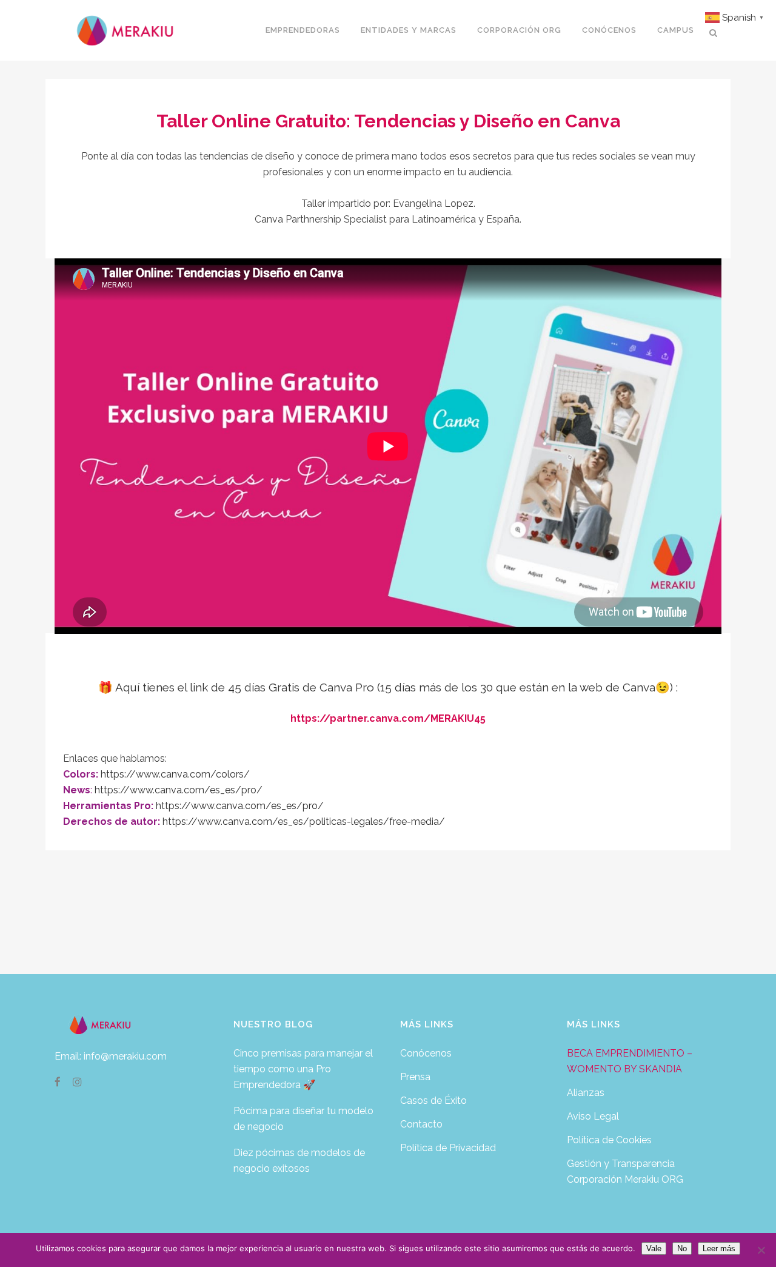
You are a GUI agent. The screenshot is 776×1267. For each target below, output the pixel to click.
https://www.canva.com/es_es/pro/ (179, 790)
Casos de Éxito (433, 1100)
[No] (761, 1250)
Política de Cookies (609, 1140)
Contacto (421, 1124)
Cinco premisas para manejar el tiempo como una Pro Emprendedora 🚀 (303, 1069)
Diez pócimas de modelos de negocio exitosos (299, 1160)
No (682, 1248)
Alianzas (585, 1092)
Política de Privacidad (448, 1148)
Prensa (415, 1077)
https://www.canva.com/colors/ (175, 774)
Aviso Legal (593, 1116)
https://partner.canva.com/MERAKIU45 (388, 718)
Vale (653, 1248)
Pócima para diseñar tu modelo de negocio (303, 1118)
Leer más (719, 1248)
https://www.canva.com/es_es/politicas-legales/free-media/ (303, 821)
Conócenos (426, 1053)
